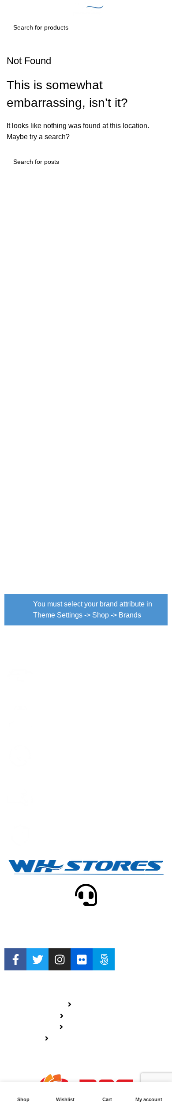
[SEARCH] (156, 27)
